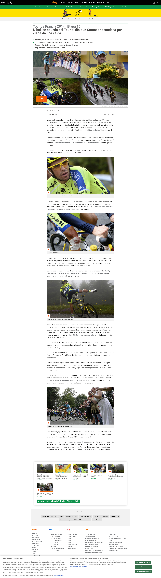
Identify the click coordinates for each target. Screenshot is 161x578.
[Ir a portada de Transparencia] (107, 530)
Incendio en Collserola (101, 516)
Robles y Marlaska (71, 516)
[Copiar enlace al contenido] (113, 114)
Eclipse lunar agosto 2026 (68, 520)
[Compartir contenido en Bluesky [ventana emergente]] (105, 114)
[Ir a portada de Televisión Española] (58, 530)
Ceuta (61, 516)
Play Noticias (97, 520)
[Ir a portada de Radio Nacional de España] (75, 530)
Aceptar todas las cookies (143, 562)
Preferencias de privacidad (143, 571)
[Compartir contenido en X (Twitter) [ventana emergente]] (101, 114)
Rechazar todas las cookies (143, 566)
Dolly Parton (115, 516)
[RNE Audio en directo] (10, 2)
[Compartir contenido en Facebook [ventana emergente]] (97, 114)
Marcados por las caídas (55, 48)
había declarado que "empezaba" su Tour (97, 150)
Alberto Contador (72, 140)
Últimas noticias (84, 520)
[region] (80, 567)
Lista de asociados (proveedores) (79, 566)
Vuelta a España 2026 (49, 516)
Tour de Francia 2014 (97, 120)
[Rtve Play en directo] (8, 2)
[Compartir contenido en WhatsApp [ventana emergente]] (109, 114)
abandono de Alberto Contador (68, 125)
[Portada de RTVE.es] (54, 2)
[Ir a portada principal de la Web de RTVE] (40, 529)
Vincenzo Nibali (53, 120)
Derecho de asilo (85, 516)
